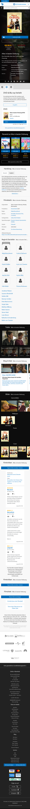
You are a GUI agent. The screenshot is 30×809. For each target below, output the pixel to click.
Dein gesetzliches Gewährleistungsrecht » (15, 128)
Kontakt (15, 754)
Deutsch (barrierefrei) (21, 220)
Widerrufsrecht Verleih (15, 758)
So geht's (15, 105)
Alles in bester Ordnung (9, 348)
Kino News (15, 739)
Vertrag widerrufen (20, 765)
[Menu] (1, 7)
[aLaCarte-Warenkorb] (28, 1)
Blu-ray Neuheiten (15, 712)
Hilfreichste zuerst (11, 474)
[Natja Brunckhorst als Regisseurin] (6, 248)
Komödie (13, 73)
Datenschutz (12, 801)
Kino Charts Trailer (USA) (15, 731)
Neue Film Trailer (15, 726)
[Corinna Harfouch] (20, 248)
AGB (15, 756)
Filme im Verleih (15, 704)
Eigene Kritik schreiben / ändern (15, 468)
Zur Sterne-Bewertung (16, 229)
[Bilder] (18, 81)
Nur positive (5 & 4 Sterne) (13, 480)
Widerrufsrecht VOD (15, 760)
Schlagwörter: (5, 217)
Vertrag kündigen (9, 765)
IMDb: (3, 229)
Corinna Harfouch (15, 69)
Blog (15, 734)
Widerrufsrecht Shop (15, 761)
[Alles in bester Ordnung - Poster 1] (5, 436)
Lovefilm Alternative (15, 697)
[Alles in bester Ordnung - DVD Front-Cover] (5, 451)
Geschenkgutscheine (15, 693)
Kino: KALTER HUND (8, 375)
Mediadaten (15, 803)
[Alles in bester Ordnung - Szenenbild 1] (9, 406)
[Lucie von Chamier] (20, 259)
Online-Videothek (15, 671)
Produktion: (4, 65)
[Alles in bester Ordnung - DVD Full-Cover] (22, 451)
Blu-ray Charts (15, 714)
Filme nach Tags (15, 701)
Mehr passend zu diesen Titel (15, 162)
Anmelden (5, 1)
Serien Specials (15, 745)
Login (25, 1)
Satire (12, 217)
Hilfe (15, 753)
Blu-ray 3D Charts (15, 718)
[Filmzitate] (24, 81)
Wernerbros (10, 512)
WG (15, 217)
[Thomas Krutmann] (20, 281)
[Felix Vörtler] (6, 281)
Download (8, 425)
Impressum (18, 801)
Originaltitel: (5, 204)
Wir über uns (6, 801)
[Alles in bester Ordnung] (14, 22)
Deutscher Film (19, 73)
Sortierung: (10, 473)
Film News (15, 737)
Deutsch (13, 220)
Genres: (3, 73)
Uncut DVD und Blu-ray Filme (15, 689)
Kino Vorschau (15, 722)
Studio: (3, 224)
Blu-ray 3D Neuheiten (15, 716)
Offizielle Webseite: (6, 233)
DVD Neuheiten (15, 709)
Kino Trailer (15, 728)
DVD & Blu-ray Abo (15, 684)
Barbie (25, 154)
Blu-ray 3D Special (15, 747)
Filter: (8, 478)
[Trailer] (9, 81)
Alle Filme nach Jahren (15, 681)
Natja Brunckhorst (15, 67)
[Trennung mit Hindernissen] (5, 143)
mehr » (19, 62)
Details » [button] (12, 118)
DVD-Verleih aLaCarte (20, 4)
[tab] (2, 87)
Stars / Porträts (15, 743)
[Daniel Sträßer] (6, 259)
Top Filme (15, 707)
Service (15, 750)
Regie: (3, 67)
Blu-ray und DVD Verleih (15, 674)
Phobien (18, 217)
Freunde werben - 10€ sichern (15, 695)
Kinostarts (15, 720)
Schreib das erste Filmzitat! (15, 601)
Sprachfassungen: (6, 220)
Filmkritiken (15, 741)
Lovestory (13, 75)
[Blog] (15, 81)
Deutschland (14, 65)
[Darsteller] (12, 81)
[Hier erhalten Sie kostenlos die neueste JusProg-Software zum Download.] (15, 779)
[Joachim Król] (6, 270)
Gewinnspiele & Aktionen (15, 691)
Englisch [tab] (11, 173)
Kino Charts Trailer (15, 730)
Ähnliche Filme (5, 157)
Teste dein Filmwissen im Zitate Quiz (15, 607)
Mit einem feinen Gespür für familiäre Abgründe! (11, 378)
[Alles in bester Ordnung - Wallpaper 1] (8, 420)
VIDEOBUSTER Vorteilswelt (15, 700)
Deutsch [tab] (5, 173)
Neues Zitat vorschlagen (15, 597)
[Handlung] (6, 81)
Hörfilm (13, 222)
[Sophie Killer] (20, 270)
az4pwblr (10, 548)
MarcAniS (10, 490)
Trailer (15, 41)
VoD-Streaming (15, 687)
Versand (25, 124)
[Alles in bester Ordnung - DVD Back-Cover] (13, 451)
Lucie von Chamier (15, 71)
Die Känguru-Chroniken (15, 154)
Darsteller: (4, 69)
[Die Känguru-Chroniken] (15, 143)
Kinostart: (4, 227)
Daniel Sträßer (23, 69)
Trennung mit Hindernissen (5, 154)
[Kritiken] (21, 81)
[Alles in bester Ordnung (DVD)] (6, 115)
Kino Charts (15, 724)
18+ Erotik (15, 677)
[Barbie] (25, 143)
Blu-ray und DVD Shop (15, 676)
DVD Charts (15, 711)
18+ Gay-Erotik (15, 679)
